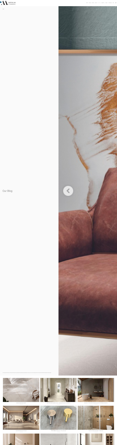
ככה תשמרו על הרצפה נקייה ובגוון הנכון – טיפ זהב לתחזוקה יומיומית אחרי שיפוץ (58, 403)
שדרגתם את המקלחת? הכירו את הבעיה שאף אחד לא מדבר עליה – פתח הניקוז (95, 403)
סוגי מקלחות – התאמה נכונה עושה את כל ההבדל (96, 430)
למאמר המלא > (96, 404)
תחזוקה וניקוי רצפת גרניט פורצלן (21, 403)
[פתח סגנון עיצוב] (108, 2)
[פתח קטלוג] (105, 2)
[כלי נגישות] (0, 2)
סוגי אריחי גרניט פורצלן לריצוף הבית (21, 430)
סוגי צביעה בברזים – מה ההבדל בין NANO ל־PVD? (58, 430)
